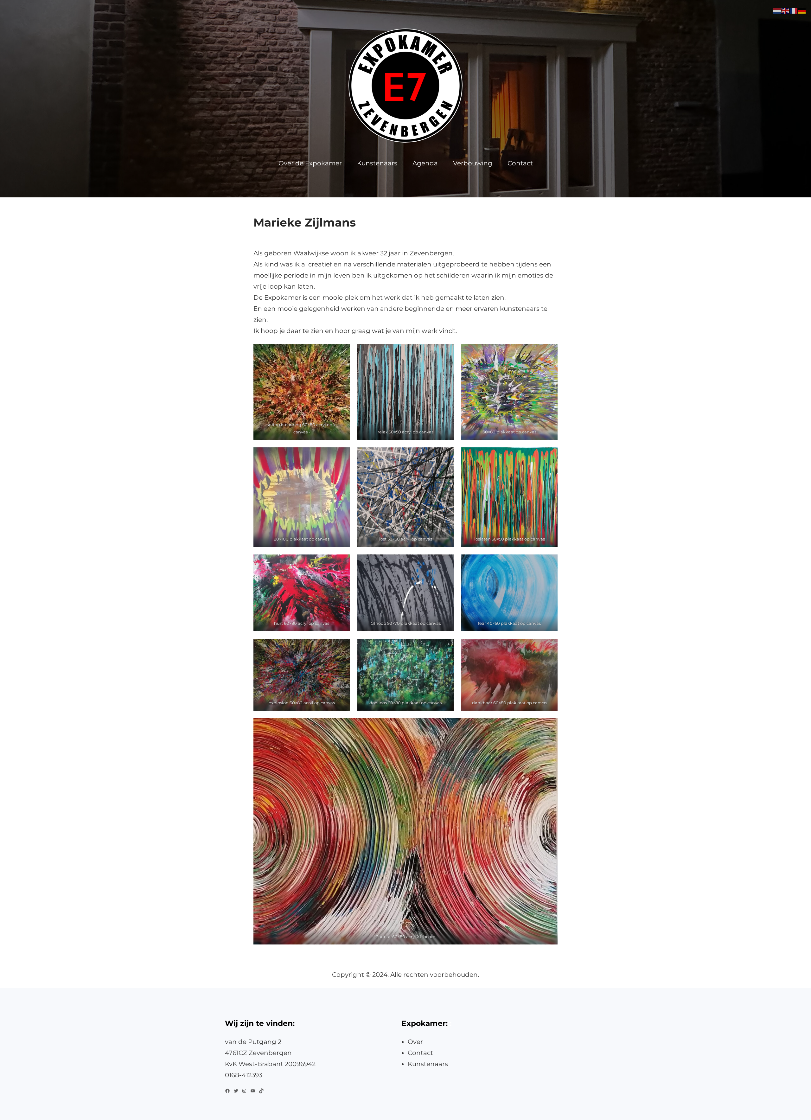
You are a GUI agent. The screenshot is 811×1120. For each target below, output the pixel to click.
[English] (786, 10)
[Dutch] (777, 10)
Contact (420, 1053)
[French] (794, 10)
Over (415, 1042)
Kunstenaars (428, 1064)
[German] (802, 10)
